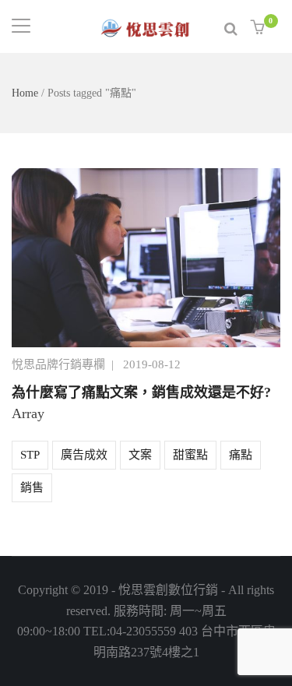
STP (30, 455)
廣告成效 (84, 455)
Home (25, 93)
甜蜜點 (190, 455)
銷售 (32, 487)
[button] (260, 28)
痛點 (240, 455)
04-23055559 (143, 631)
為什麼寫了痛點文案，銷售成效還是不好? (141, 392)
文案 (140, 455)
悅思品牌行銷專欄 (58, 364)
